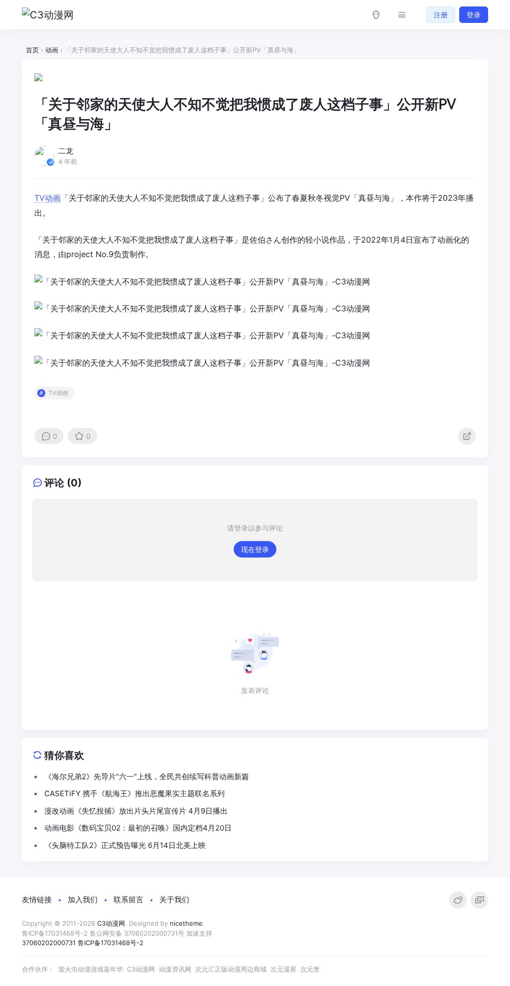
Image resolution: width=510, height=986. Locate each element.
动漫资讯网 (175, 969)
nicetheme (186, 923)
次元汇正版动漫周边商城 (230, 969)
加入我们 (83, 899)
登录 (474, 14)
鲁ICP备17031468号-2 (55, 933)
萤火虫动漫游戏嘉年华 (90, 969)
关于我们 (174, 899)
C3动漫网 (111, 923)
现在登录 (255, 549)
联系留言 (128, 899)
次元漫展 (283, 969)
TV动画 (47, 198)
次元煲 (310, 969)
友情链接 (37, 899)
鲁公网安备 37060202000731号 (137, 933)
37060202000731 (49, 943)
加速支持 (200, 933)
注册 (441, 14)
